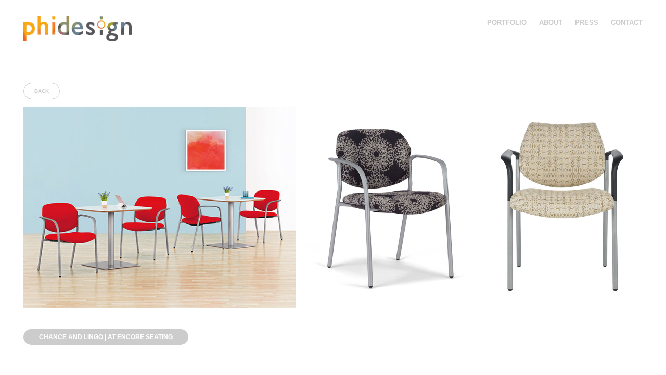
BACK (41, 91)
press (586, 23)
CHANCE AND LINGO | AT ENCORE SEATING (106, 337)
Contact (627, 23)
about (550, 23)
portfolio (507, 23)
